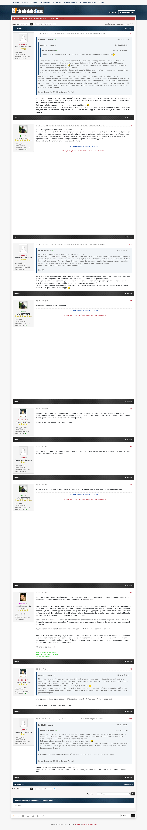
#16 (130, 447)
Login (113, 12)
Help (102, 2)
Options (128, 28)
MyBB (61, 824)
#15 (131, 409)
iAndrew (77, 824)
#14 (130, 301)
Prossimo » (48, 24)
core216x (22, 44)
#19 (130, 669)
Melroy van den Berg (89, 824)
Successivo (127, 784)
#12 (131, 125)
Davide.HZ (22, 420)
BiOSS (101, 125)
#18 (130, 593)
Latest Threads (71, 2)
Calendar (57, 2)
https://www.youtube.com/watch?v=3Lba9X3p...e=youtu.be (84, 151)
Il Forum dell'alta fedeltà (24, 18)
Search (35, 2)
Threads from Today (88, 2)
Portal (25, 2)
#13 (130, 244)
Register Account (128, 12)
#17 (131, 485)
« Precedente (23, 24)
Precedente (19, 784)
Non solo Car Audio (40, 18)
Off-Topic (52, 18)
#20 (130, 719)
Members (46, 2)
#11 (131, 33)
